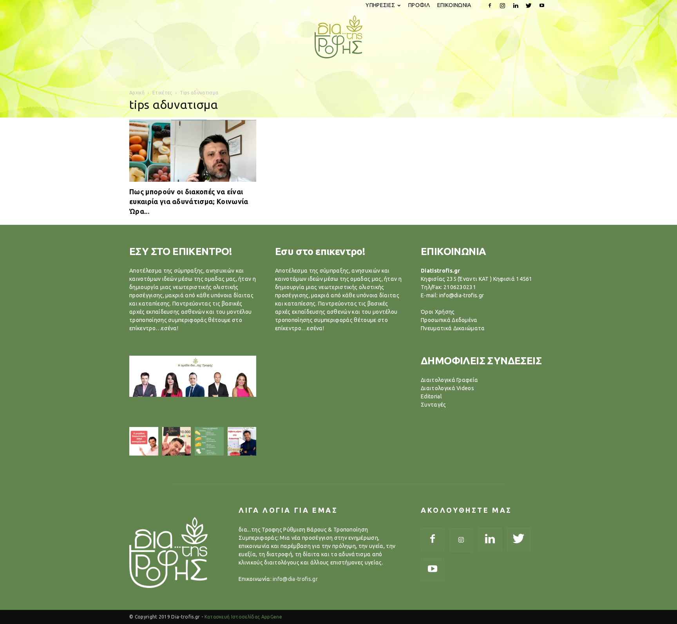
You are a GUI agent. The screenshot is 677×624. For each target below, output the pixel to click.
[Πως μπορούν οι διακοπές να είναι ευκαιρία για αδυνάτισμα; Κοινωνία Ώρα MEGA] (192, 150)
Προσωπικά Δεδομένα (449, 320)
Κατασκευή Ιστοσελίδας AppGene (243, 616)
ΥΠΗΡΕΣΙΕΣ (380, 5)
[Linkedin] (515, 5)
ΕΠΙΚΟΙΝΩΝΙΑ (454, 5)
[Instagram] (503, 5)
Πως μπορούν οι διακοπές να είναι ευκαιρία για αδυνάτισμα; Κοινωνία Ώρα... (188, 201)
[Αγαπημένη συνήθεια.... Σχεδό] (209, 441)
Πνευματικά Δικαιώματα (453, 328)
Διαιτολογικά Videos (447, 388)
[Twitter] (529, 5)
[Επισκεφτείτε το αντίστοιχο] (143, 441)
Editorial (431, 396)
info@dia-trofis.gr (295, 579)
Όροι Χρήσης (438, 312)
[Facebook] (490, 5)
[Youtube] (542, 5)
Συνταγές (433, 405)
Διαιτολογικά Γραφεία (449, 380)
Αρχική (137, 92)
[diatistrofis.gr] (338, 36)
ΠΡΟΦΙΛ (419, 5)
